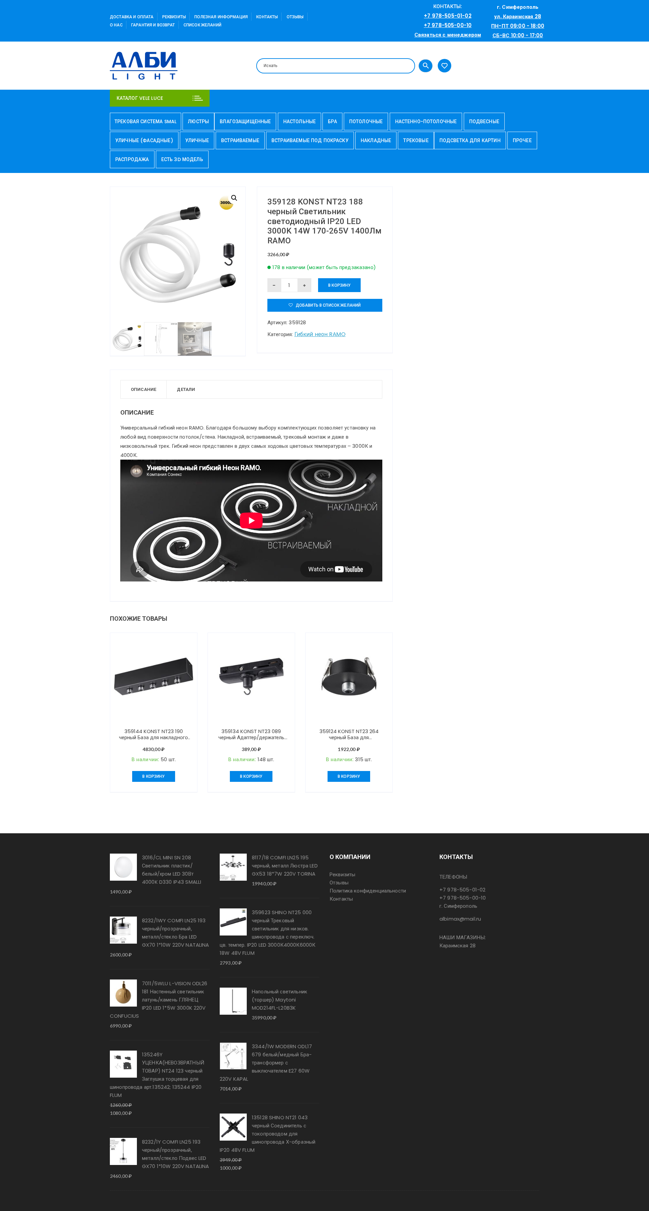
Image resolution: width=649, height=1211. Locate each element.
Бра (332, 121)
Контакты (267, 17)
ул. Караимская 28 (517, 16)
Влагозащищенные (245, 121)
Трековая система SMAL (145, 121)
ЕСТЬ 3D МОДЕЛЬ (182, 159)
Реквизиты (174, 17)
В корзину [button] (153, 776)
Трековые (415, 140)
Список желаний (202, 25)
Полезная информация (221, 17)
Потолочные (366, 121)
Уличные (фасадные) (144, 140)
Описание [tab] (143, 389)
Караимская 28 (457, 945)
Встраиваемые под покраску (309, 140)
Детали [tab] (186, 389)
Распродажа (132, 159)
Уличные (197, 140)
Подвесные (484, 121)
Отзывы (295, 17)
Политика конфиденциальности (368, 890)
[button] (234, 198)
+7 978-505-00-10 (448, 25)
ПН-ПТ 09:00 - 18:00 (517, 25)
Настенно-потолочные (426, 121)
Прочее (522, 140)
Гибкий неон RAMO (319, 334)
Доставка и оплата (132, 17)
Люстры (198, 121)
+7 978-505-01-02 (447, 15)
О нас (116, 25)
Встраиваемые (240, 140)
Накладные (376, 140)
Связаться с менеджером (447, 34)
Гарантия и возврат (153, 25)
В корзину (339, 285)
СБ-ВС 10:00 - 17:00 (517, 35)
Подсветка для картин (470, 140)
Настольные (299, 121)
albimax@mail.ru (460, 918)
